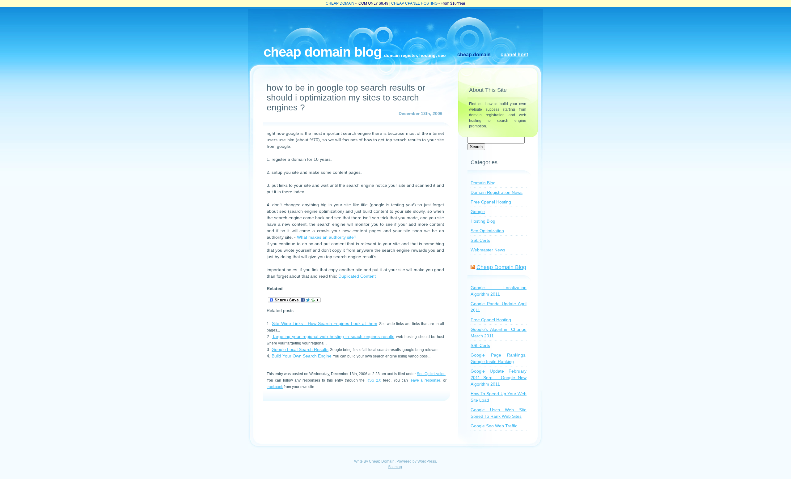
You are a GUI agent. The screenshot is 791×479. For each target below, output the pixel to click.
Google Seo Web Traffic (494, 425)
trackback (275, 387)
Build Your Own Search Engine (302, 355)
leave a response (425, 380)
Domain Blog (483, 182)
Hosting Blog (483, 221)
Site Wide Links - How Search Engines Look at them (324, 323)
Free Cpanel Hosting (491, 201)
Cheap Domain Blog (323, 51)
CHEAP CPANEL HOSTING (414, 3)
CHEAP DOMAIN (340, 3)
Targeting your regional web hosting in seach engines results (333, 336)
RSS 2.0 (373, 380)
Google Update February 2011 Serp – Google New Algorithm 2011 (499, 378)
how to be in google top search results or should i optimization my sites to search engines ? (346, 97)
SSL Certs (480, 240)
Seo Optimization (431, 374)
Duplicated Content (357, 276)
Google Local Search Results (300, 349)
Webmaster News (488, 249)
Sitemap (395, 467)
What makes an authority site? (326, 237)
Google (478, 211)
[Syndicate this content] (473, 267)
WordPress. (427, 461)
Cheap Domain (382, 461)
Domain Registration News (496, 192)
